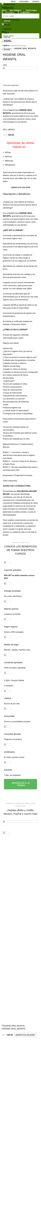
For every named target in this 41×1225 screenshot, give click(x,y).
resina (6, 33)
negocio (7, 25)
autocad (7, 37)
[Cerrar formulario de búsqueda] (3, 3)
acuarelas (8, 41)
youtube (7, 50)
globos (6, 45)
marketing (8, 29)
